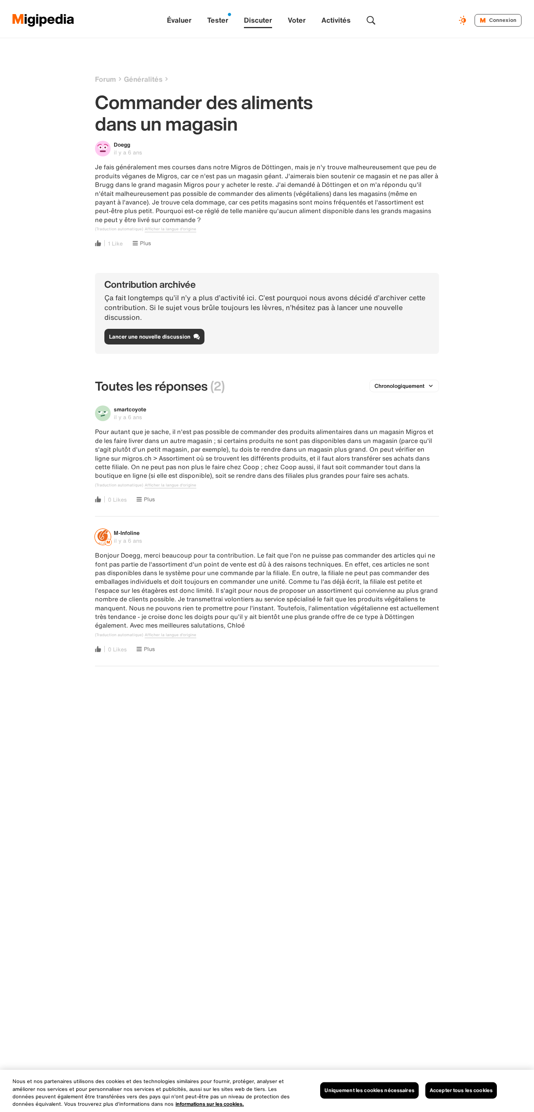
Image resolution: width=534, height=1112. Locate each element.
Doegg (122, 144)
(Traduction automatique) (119, 229)
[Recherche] (371, 20)
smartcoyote (130, 409)
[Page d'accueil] (43, 20)
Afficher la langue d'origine (170, 229)
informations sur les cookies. (210, 1104)
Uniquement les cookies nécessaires (369, 1090)
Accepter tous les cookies (461, 1090)
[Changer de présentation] (463, 20)
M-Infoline (127, 533)
